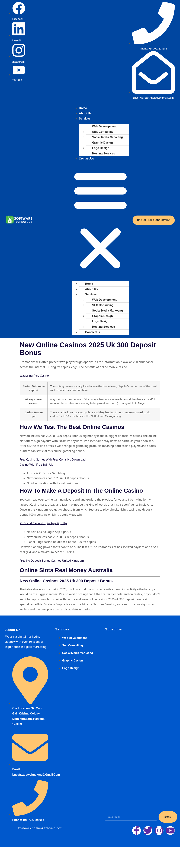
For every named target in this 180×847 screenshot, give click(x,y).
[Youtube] (170, 830)
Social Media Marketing (107, 137)
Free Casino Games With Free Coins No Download (53, 459)
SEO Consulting (103, 131)
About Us (91, 289)
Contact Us (86, 158)
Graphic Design (102, 142)
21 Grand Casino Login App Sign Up (43, 523)
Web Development (104, 126)
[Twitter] (147, 830)
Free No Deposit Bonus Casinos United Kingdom (52, 561)
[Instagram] (159, 830)
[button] (100, 220)
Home (89, 283)
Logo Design (100, 148)
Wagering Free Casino (34, 376)
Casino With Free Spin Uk (36, 464)
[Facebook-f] (136, 830)
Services (85, 118)
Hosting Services (103, 153)
